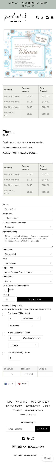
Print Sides (7, 249)
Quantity (6, 294)
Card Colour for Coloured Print (16, 285)
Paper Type (8, 267)
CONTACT (17, 410)
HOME (9, 401)
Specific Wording (10, 231)
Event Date (8, 213)
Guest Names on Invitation (14, 222)
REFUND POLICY (28, 414)
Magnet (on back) (15, 352)
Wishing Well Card (16, 332)
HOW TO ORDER (32, 406)
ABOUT (46, 406)
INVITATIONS (21, 401)
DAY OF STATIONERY (39, 401)
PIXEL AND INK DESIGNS (28, 455)
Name (5, 204)
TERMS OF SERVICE (34, 410)
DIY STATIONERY (14, 406)
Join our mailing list (28, 422)
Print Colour (8, 276)
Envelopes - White (15, 313)
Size (5, 258)
